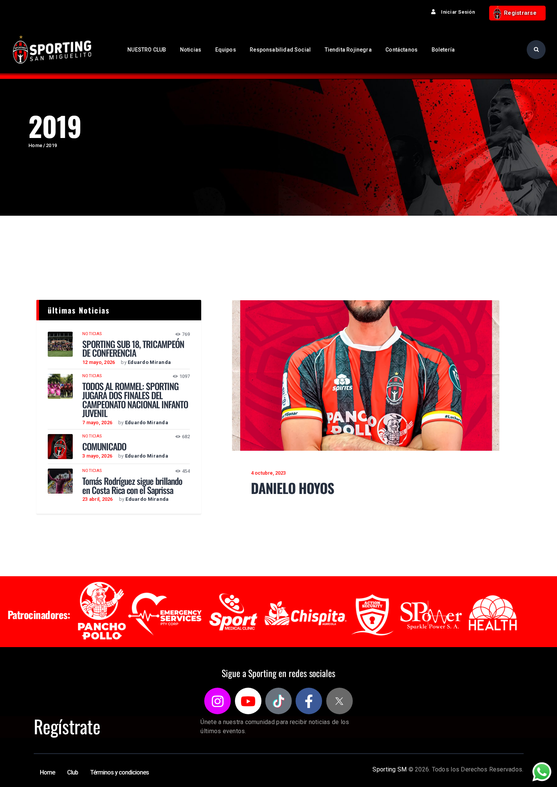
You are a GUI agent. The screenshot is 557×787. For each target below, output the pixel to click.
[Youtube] (248, 701)
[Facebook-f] (309, 701)
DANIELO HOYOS (292, 488)
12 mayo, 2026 (98, 362)
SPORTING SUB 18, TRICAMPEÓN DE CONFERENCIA (133, 349)
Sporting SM (389, 769)
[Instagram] (217, 701)
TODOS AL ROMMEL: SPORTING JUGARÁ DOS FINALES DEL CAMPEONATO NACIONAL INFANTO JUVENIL (135, 400)
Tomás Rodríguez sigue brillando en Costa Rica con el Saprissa (132, 486)
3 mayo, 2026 (97, 456)
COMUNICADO (104, 446)
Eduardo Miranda (149, 362)
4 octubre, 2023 (268, 473)
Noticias (92, 333)
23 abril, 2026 (97, 499)
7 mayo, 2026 (97, 422)
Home (35, 145)
